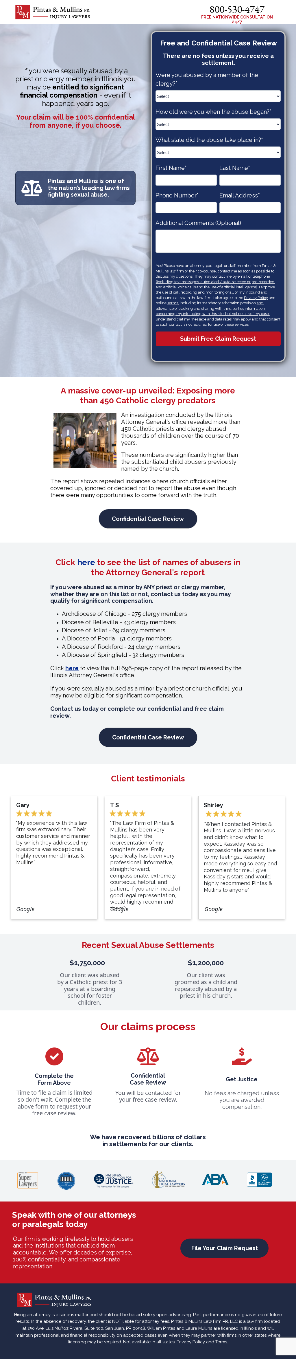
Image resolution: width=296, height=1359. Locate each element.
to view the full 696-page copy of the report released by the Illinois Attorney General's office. (146, 672)
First (171, 167)
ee (116, 562)
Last (234, 167)
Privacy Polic (190, 1342)
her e (72, 668)
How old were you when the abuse (213, 111)
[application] (237, 14)
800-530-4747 (237, 9)
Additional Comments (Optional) (198, 222)
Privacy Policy (256, 298)
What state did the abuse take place (209, 139)
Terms (172, 303)
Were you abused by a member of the (208, 79)
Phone (177, 195)
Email (239, 195)
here (86, 562)
